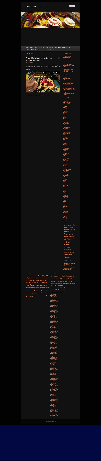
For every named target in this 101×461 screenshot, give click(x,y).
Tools (65, 200)
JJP (65, 145)
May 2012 (53, 405)
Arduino (70, 225)
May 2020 (53, 328)
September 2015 (54, 369)
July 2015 (53, 372)
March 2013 (53, 396)
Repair (65, 178)
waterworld (66, 257)
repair (66, 253)
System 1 (66, 194)
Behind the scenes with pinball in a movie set (62, 47)
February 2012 (53, 409)
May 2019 (53, 341)
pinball (69, 241)
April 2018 (53, 349)
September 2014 (54, 378)
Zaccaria (65, 220)
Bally (65, 110)
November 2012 (54, 400)
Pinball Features (67, 168)
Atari (65, 107)
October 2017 (53, 353)
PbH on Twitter (67, 60)
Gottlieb (65, 143)
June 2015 (53, 373)
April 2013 (53, 395)
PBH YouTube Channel (68, 55)
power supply (66, 251)
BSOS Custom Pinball (30, 49)
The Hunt (66, 199)
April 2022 (53, 307)
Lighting (65, 147)
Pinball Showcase (67, 171)
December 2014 (54, 377)
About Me (31, 47)
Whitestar (66, 211)
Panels (65, 164)
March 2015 (53, 375)
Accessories (66, 100)
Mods (37, 94)
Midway (65, 150)
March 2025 (53, 296)
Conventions (66, 124)
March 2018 (53, 351)
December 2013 (54, 385)
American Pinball (67, 102)
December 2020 (54, 320)
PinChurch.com (67, 68)
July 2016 (53, 362)
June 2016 (53, 363)
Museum (65, 154)
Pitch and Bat (66, 175)
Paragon (66, 241)
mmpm (65, 239)
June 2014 (53, 382)
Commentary (66, 122)
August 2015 (53, 370)
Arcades (65, 105)
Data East (66, 128)
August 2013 (53, 390)
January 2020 (53, 332)
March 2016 (53, 365)
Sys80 (65, 192)
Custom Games (67, 127)
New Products (66, 158)
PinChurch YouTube (68, 64)
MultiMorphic (66, 153)
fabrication (66, 135)
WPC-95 (65, 217)
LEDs (71, 238)
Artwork (65, 106)
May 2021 (53, 315)
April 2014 (53, 384)
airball (42, 94)
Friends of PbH (41, 47)
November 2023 (54, 300)
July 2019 (53, 339)
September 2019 (54, 337)
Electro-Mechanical (67, 132)
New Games (66, 157)
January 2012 (53, 410)
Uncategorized (66, 202)
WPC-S (65, 218)
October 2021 (53, 310)
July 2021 (53, 314)
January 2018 (53, 352)
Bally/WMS (66, 111)
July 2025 (53, 294)
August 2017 (53, 356)
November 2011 (54, 412)
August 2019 (53, 338)
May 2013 (53, 394)
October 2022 (53, 306)
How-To (30, 94)
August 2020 (53, 325)
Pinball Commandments (68, 71)
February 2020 (53, 331)
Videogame (66, 206)
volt (65, 208)
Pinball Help (31, 6)
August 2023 (53, 302)
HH (73, 236)
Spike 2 (65, 190)
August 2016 (53, 360)
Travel (65, 201)
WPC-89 (65, 216)
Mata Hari (73, 238)
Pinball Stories (67, 173)
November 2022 (54, 305)
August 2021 (53, 312)
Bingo (65, 116)
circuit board (69, 229)
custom (74, 229)
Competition (66, 123)
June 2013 (53, 393)
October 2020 (53, 322)
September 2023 (54, 301)
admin (65, 269)
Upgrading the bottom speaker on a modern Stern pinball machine (69, 93)
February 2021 (53, 318)
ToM (71, 254)
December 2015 (54, 367)
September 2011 (54, 415)
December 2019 (54, 333)
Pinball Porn (66, 170)
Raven (70, 251)
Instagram (66, 58)
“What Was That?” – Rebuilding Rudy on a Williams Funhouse (69, 267)
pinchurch (66, 249)
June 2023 (53, 304)
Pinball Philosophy (67, 169)
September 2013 (54, 389)
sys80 (72, 253)
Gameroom (66, 142)
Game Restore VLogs (49, 47)
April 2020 (53, 330)
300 (64, 225)
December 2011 (54, 411)
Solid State (66, 185)
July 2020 (53, 326)
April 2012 (53, 406)
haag (71, 236)
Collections (66, 121)
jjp (67, 238)
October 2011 (53, 414)
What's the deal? (67, 210)
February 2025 (53, 297)
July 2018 (53, 348)
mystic (71, 239)
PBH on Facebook (67, 56)
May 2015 (53, 374)
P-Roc (65, 163)
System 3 (66, 196)
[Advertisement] (50, 37)
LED (69, 238)
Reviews (65, 179)
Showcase (66, 182)
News (65, 159)
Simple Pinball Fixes (68, 184)
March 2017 (53, 357)
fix (71, 231)
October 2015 (53, 368)
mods (69, 239)
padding (45, 94)
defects (65, 129)
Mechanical (66, 149)
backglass (66, 108)
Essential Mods (67, 133)
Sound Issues (66, 187)
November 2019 (54, 335)
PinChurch (66, 174)
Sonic (65, 186)
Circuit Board (66, 119)
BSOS (65, 117)
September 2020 (54, 323)
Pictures (65, 165)
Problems (66, 176)
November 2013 (54, 386)
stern (69, 253)
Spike (65, 189)
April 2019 (53, 342)
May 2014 (53, 383)
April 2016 (53, 364)
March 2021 (53, 317)
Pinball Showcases (67, 87)
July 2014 (53, 380)
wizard (70, 257)
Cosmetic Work (67, 126)
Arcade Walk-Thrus (67, 103)
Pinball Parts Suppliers (39, 49)
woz (71, 257)
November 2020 (54, 321)
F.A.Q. (36, 47)
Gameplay (66, 140)
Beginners (66, 114)
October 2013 (53, 388)
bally (73, 225)
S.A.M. (65, 180)
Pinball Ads (66, 166)
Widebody (66, 212)
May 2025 (53, 295)
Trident (65, 256)
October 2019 (53, 336)
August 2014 (53, 379)
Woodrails (66, 215)
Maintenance (34, 94)
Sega (65, 181)
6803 (65, 98)
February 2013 (53, 398)
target (48, 94)
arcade (67, 225)
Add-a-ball (66, 101)
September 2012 (54, 401)
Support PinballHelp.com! (49, 49)
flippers (66, 234)
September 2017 (54, 354)
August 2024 (53, 299)
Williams (65, 213)
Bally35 (65, 112)
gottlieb (67, 236)
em (65, 231)
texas (70, 254)
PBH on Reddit (67, 57)
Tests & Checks (67, 197)
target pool (66, 254)
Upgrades (66, 203)
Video (65, 205)
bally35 (66, 227)
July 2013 (53, 391)
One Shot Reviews (67, 160)
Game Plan (66, 139)
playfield (69, 249)
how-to (65, 238)
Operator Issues (67, 161)
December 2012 (54, 399)
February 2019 (53, 344)
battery (71, 227)
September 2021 (54, 311)
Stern (65, 191)
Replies (50, 94)
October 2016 (53, 359)
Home (27, 47)
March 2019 (53, 343)
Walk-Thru (70, 256)
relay (72, 251)
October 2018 (53, 346)
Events (65, 134)
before (65, 113)
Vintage (65, 207)
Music (65, 155)
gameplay (71, 234)
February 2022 (53, 309)
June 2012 (53, 404)
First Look (66, 137)
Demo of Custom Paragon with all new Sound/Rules (69, 263)
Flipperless (66, 138)
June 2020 (53, 327)
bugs (65, 118)
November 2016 (54, 358)
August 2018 (53, 347)
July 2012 (53, 403)
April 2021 (53, 316)
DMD (65, 131)
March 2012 (53, 407)
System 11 (66, 195)
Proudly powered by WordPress (50, 421)
